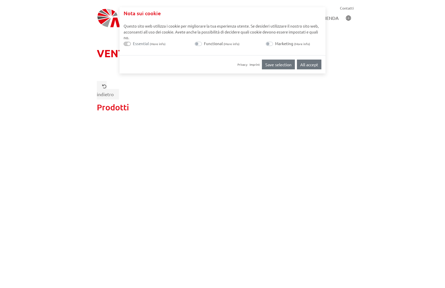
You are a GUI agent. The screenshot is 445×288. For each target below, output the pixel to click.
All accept (309, 64)
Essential (149, 43)
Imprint (255, 64)
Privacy (242, 64)
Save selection (278, 64)
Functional (221, 43)
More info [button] (158, 44)
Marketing (292, 43)
